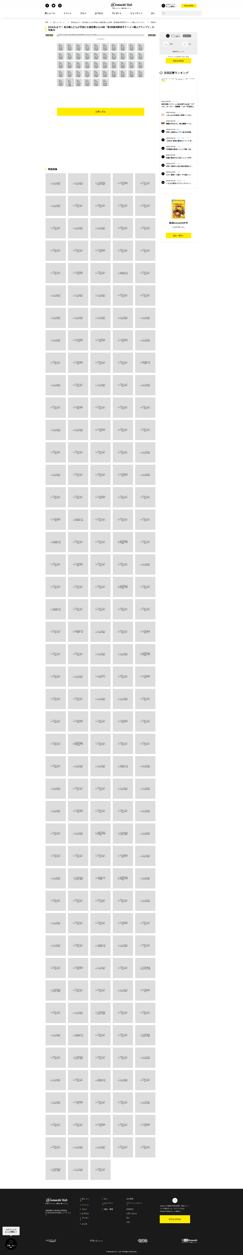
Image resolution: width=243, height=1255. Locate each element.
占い (153, 13)
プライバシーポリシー (134, 1204)
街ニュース (50, 13)
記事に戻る (101, 112)
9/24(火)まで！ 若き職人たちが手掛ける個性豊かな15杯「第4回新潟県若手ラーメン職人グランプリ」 (108, 22)
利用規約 (129, 1209)
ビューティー (136, 13)
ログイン (187, 36)
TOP (46, 22)
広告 (128, 1222)
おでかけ (99, 13)
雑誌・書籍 (108, 1209)
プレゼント (117, 13)
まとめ (84, 1224)
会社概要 (129, 1199)
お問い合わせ (131, 1213)
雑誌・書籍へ (178, 236)
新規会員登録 (188, 6)
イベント (68, 13)
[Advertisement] (101, 93)
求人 (128, 1218)
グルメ (83, 13)
